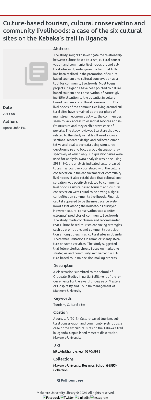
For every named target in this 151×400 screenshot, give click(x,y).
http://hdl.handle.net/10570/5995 (76, 351)
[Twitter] (68, 397)
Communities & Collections (45, 7)
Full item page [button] (71, 380)
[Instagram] (99, 397)
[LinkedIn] (82, 397)
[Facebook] (52, 397)
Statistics (16, 7)
